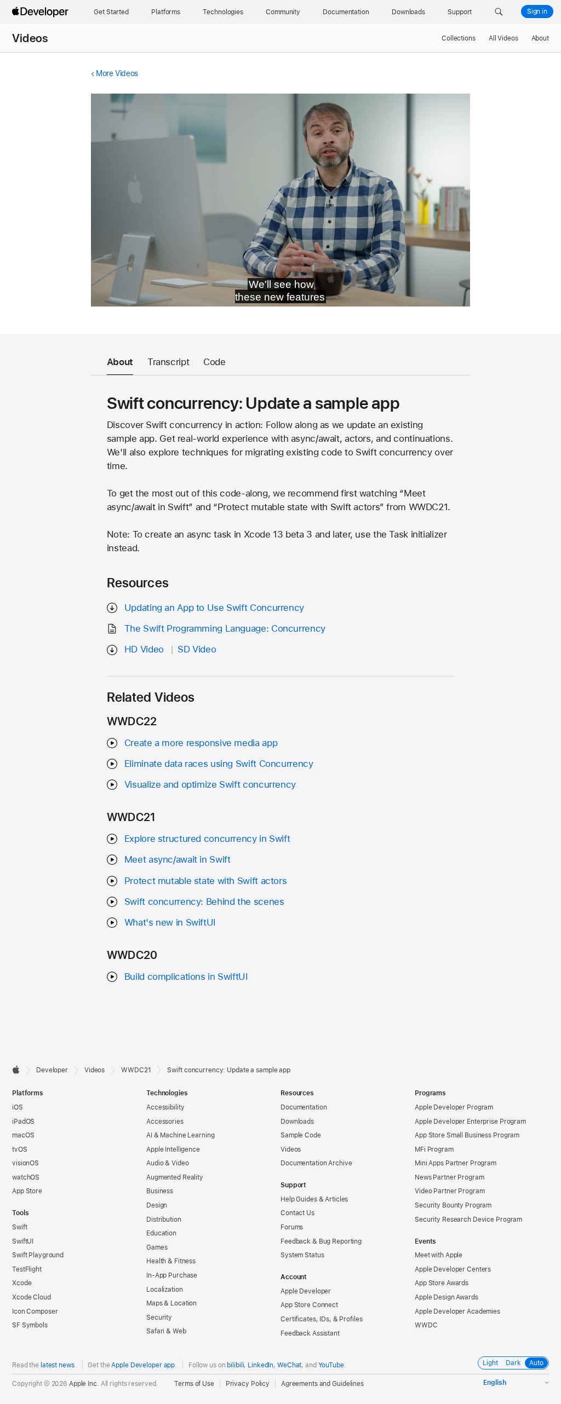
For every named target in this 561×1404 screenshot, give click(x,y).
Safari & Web (166, 1331)
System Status (302, 1255)
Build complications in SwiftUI (186, 976)
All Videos (503, 38)
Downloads (297, 1121)
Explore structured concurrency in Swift (207, 838)
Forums (291, 1227)
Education (161, 1233)
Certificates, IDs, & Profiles (321, 1319)
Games (156, 1247)
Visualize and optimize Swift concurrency (210, 784)
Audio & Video (167, 1163)
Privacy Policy (248, 1384)
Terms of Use (194, 1384)
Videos (30, 38)
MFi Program (434, 1149)
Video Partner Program (449, 1191)
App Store (27, 1191)
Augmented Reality (174, 1177)
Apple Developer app (143, 1365)
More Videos (117, 73)
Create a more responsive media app (200, 742)
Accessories (165, 1121)
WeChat (289, 1365)
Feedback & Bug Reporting (321, 1241)
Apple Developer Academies (457, 1311)
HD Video (144, 649)
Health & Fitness (171, 1261)
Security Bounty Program (453, 1205)
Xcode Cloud (31, 1297)
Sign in (537, 11)
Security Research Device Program (468, 1219)
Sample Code (300, 1135)
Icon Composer (35, 1311)
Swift (19, 1227)
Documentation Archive (316, 1163)
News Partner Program (449, 1177)
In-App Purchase (171, 1275)
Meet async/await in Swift (177, 859)
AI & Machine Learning (180, 1135)
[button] (498, 12)
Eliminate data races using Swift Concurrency (218, 763)
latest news (58, 1365)
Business (159, 1191)
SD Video (197, 649)
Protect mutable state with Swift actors (205, 880)
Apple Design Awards (446, 1297)
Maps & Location (171, 1303)
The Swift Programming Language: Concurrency (224, 628)
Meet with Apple (438, 1255)
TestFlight (27, 1269)
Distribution (163, 1219)
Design (156, 1205)
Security (159, 1317)
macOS (23, 1135)
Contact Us (297, 1213)
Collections (459, 38)
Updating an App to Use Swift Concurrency (214, 607)
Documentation (303, 1107)
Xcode (21, 1283)
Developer (52, 1070)
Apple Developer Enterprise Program (470, 1121)
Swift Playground (38, 1255)
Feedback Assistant (310, 1333)
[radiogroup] (513, 1363)
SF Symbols (30, 1325)
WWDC (426, 1325)
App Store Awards (441, 1283)
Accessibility (165, 1107)
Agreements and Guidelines (322, 1384)
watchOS (25, 1177)
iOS (17, 1107)
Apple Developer (305, 1291)
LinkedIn (260, 1365)
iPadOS (23, 1121)
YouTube (331, 1365)
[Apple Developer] (42, 12)
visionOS (25, 1163)
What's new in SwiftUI (170, 922)
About (540, 38)
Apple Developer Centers (453, 1269)
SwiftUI (22, 1241)
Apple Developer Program (454, 1107)
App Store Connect (309, 1305)
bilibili (235, 1365)
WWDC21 (136, 1070)
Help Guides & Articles (314, 1199)
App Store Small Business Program (467, 1135)
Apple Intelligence (173, 1149)
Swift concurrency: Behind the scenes (204, 901)
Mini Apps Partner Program (455, 1163)
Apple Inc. (84, 1384)
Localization (164, 1289)
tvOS (19, 1149)
